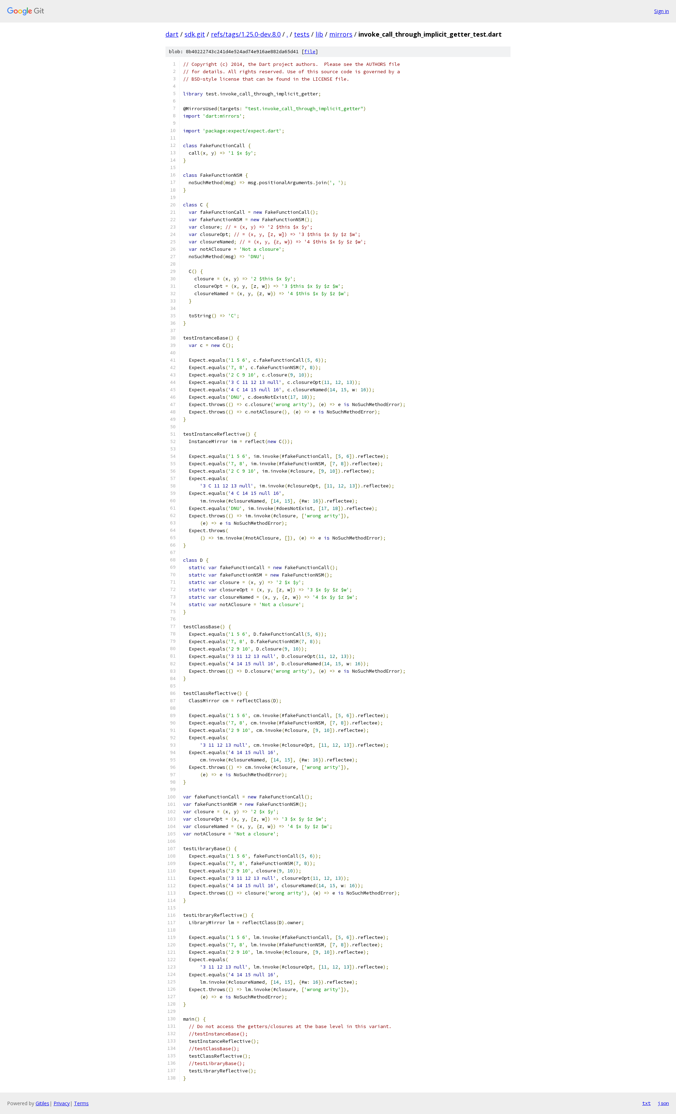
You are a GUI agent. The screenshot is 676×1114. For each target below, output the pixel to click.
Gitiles (42, 1103)
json (663, 1103)
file (309, 52)
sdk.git (194, 34)
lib (319, 34)
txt (646, 1103)
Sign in (661, 11)
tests (301, 34)
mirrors (340, 34)
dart (172, 34)
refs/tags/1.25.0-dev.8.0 (246, 34)
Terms (81, 1103)
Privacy (62, 1103)
